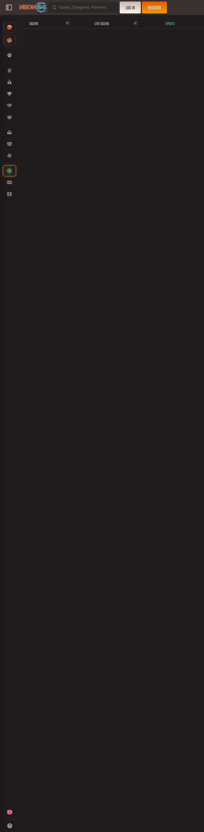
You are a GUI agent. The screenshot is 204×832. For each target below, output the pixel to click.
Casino (33, 23)
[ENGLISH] (9, 812)
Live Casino (102, 23)
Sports (170, 23)
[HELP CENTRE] (9, 826)
